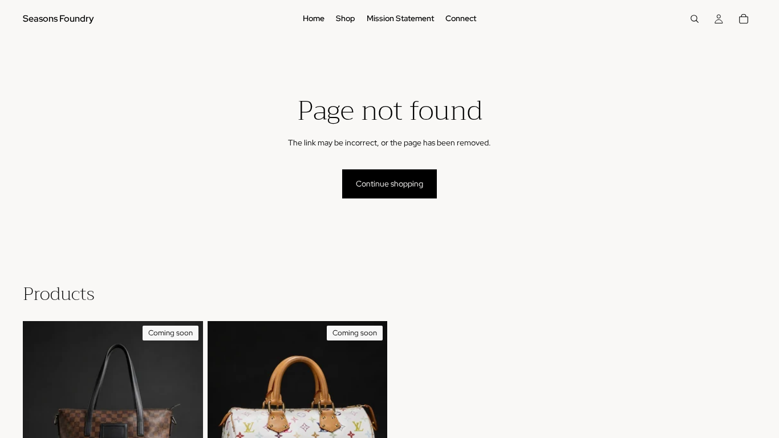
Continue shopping (389, 184)
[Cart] (743, 18)
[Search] (694, 18)
